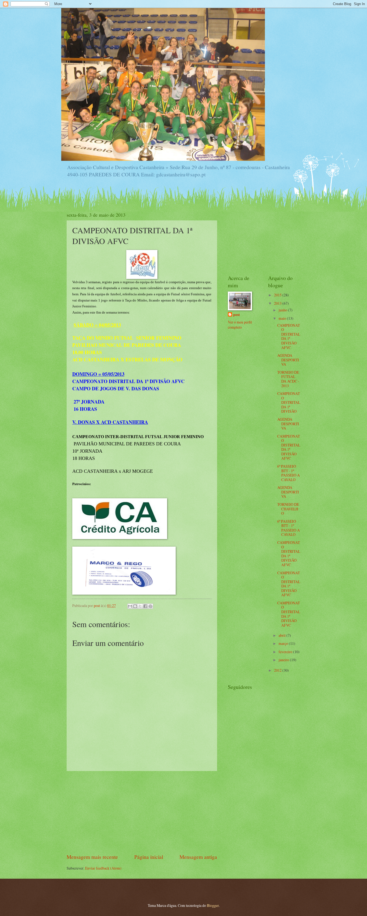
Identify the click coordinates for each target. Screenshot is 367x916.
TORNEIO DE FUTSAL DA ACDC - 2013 (288, 379)
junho (283, 309)
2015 (278, 294)
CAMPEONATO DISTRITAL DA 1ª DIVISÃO (288, 402)
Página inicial (148, 856)
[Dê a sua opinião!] (135, 606)
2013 (278, 303)
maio (283, 318)
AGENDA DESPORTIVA (288, 360)
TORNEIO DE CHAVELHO (288, 509)
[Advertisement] (142, 812)
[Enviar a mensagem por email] (130, 606)
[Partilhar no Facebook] (145, 606)
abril (282, 635)
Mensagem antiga (198, 856)
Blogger (213, 905)
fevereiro (286, 651)
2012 (278, 670)
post (236, 314)
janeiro (284, 659)
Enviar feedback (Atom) (103, 868)
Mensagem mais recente (92, 856)
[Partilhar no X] (140, 606)
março (284, 643)
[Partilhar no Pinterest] (150, 606)
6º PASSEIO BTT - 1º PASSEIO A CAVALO (288, 473)
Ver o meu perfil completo (240, 324)
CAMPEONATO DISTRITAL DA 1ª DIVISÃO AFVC (288, 336)
